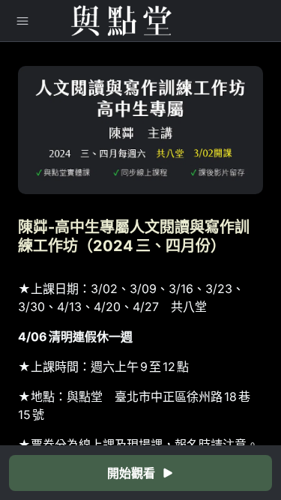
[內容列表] (22, 20)
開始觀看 (131, 473)
